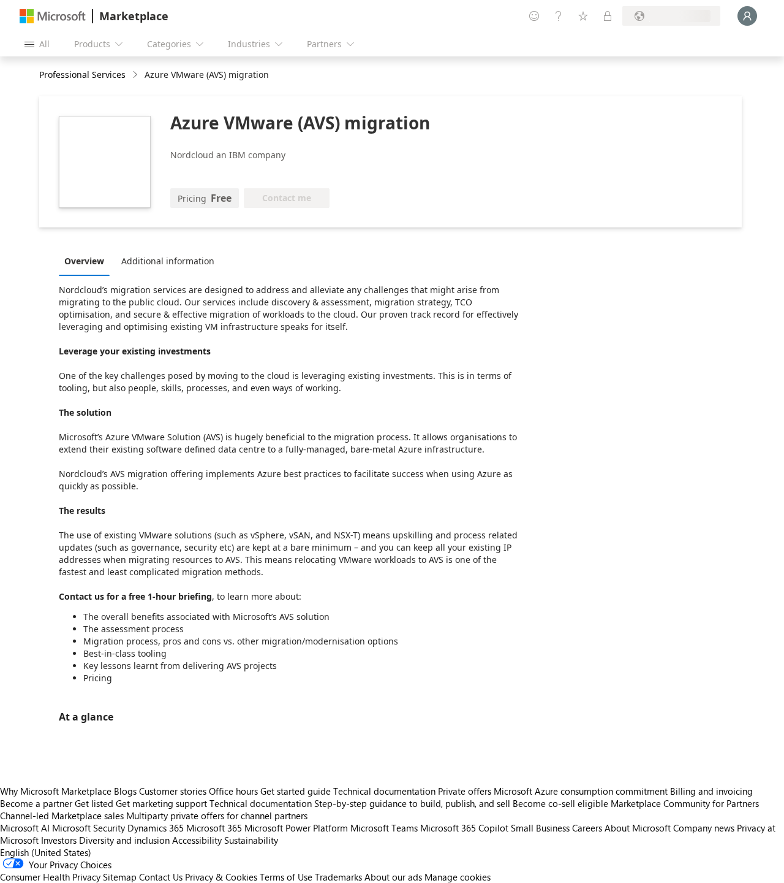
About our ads (393, 877)
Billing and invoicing (711, 791)
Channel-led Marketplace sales (62, 815)
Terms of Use (286, 877)
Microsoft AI (25, 828)
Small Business (540, 828)
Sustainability (251, 840)
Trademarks (338, 877)
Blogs (125, 791)
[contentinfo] (136, 75)
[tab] (87, 260)
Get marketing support (161, 803)
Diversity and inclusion (124, 840)
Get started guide (295, 791)
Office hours (233, 791)
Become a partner (36, 803)
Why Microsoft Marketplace (55, 791)
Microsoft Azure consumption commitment (582, 791)
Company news (703, 828)
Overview (84, 261)
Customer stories (172, 791)
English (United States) (45, 852)
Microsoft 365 (214, 828)
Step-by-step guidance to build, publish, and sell (412, 803)
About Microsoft (638, 828)
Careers (587, 828)
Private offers (464, 791)
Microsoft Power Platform (296, 828)
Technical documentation (384, 791)
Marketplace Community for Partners (685, 803)
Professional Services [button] (82, 74)
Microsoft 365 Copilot (464, 828)
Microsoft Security (88, 828)
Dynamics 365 (155, 828)
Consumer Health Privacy (50, 877)
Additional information (167, 261)
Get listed (94, 803)
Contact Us (161, 877)
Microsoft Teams (384, 828)
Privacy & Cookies (221, 877)
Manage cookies (457, 877)
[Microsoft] (53, 16)
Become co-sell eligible (560, 803)
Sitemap (120, 877)
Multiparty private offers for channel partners (216, 815)
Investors (59, 840)
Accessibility (197, 840)
